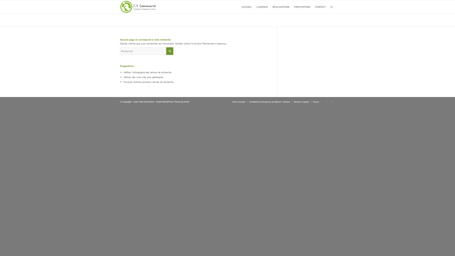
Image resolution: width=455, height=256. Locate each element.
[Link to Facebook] (327, 101)
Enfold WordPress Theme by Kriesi (172, 101)
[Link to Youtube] (332, 101)
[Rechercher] (331, 7)
